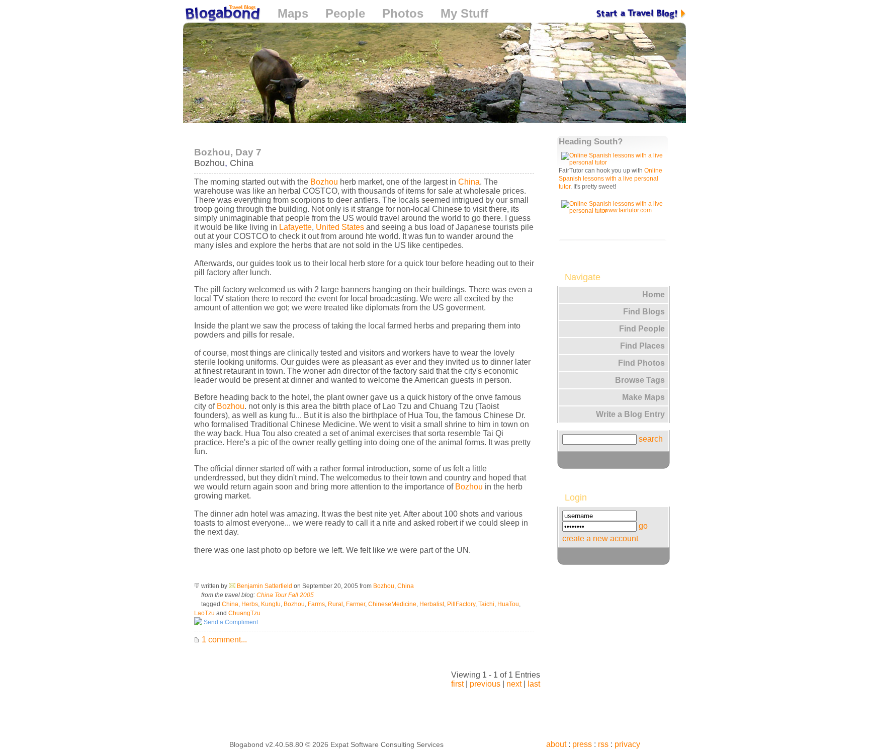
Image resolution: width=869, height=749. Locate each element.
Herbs (249, 604)
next (514, 684)
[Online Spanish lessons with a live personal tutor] (614, 162)
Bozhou (209, 163)
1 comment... (223, 639)
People (345, 13)
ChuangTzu (244, 613)
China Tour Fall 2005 (285, 595)
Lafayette (295, 227)
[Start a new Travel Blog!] (641, 13)
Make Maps (643, 397)
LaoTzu (204, 613)
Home (653, 294)
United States (340, 227)
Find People (642, 328)
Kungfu (271, 604)
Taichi (486, 604)
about (556, 744)
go (643, 526)
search (651, 439)
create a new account (600, 538)
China (241, 163)
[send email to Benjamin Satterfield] (232, 586)
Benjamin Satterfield (264, 586)
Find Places (642, 346)
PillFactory (461, 604)
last (534, 684)
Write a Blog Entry (630, 414)
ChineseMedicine (392, 604)
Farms (316, 604)
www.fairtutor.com (628, 210)
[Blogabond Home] (221, 15)
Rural (335, 604)
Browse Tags (640, 380)
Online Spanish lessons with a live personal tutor (610, 178)
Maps (293, 13)
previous (485, 684)
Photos (402, 13)
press (582, 744)
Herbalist (431, 604)
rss (603, 744)
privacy (627, 744)
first (457, 684)
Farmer (355, 604)
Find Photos (641, 363)
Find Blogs (644, 311)
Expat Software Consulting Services (387, 744)
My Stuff (464, 13)
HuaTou (508, 604)
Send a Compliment (230, 622)
